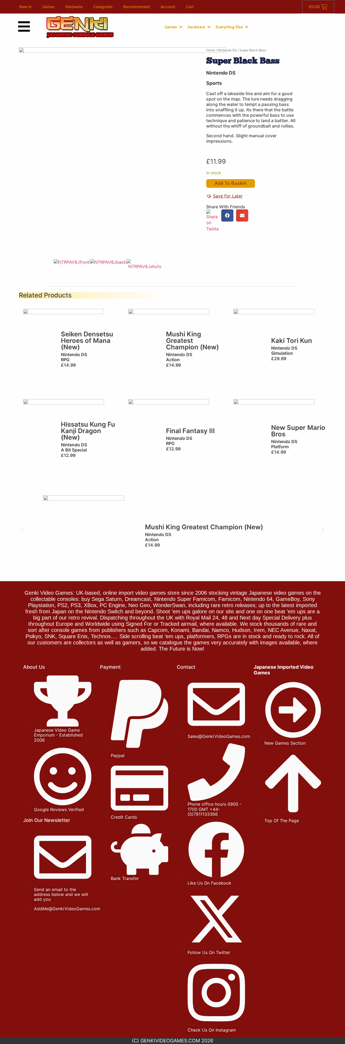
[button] (59, 264)
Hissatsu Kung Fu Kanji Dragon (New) (88, 430)
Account (168, 6)
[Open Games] (180, 27)
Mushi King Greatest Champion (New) (192, 340)
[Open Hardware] (208, 27)
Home (210, 50)
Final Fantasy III (190, 431)
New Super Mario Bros (298, 431)
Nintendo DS (227, 50)
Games (48, 6)
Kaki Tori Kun (291, 340)
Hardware (73, 6)
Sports (214, 83)
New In (25, 6)
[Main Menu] (24, 26)
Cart (190, 6)
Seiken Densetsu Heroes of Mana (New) (87, 340)
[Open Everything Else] (246, 27)
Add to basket (230, 183)
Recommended (136, 6)
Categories (102, 6)
